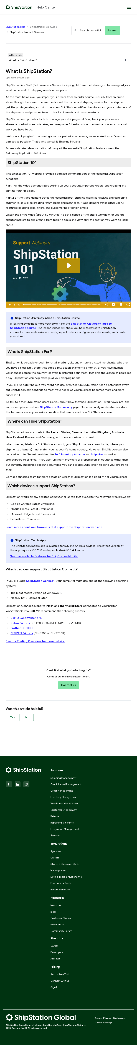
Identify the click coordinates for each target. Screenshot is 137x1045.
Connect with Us (59, 980)
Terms (98, 1018)
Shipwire (97, 454)
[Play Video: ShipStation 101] (68, 265)
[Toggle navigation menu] (129, 7)
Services (55, 835)
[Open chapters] (120, 305)
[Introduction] (23, 305)
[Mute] (106, 305)
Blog (53, 911)
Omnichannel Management (65, 784)
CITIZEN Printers (22, 633)
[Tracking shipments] (66, 305)
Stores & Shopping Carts (64, 864)
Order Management (61, 790)
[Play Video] (9, 305)
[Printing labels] (59, 305)
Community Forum (61, 930)
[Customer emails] (92, 305)
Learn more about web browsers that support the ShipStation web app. (54, 527)
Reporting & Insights (62, 822)
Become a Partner (60, 889)
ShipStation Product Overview (27, 32)
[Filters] (90, 305)
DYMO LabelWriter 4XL (26, 618)
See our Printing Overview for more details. (35, 641)
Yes (12, 717)
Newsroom (56, 905)
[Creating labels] (57, 305)
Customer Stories (60, 918)
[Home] (19, 7)
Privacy (107, 1018)
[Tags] (86, 305)
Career (54, 945)
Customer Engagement (63, 809)
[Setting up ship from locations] (42, 305)
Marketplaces (58, 870)
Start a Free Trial (59, 974)
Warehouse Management (64, 803)
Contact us (68, 685)
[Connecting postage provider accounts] (36, 305)
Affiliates (55, 958)
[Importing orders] (46, 305)
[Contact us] (97, 305)
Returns (54, 816)
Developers (56, 952)
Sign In (54, 987)
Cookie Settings (103, 1022)
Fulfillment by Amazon (70, 454)
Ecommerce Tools (60, 883)
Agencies (55, 851)
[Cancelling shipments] (73, 305)
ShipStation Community (56, 407)
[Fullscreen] (127, 305)
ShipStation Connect (40, 580)
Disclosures (119, 1018)
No (27, 717)
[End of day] (80, 305)
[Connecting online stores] (32, 305)
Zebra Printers (20, 623)
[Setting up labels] (38, 305)
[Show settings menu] (113, 305)
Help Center (57, 924)
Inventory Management (63, 797)
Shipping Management (63, 777)
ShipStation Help (15, 26)
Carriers (54, 857)
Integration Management (64, 829)
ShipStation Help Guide (43, 26)
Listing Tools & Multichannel (66, 876)
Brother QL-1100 (22, 628)
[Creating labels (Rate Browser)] (61, 305)
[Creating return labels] (75, 305)
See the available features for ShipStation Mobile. (44, 556)
